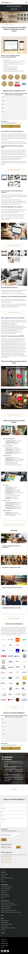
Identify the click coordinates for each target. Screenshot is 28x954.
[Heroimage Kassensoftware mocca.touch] (14, 476)
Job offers (3, 929)
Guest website (9, 449)
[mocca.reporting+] (11, 259)
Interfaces (8, 443)
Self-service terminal (10, 507)
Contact (3, 932)
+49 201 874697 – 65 (8, 859)
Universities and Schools (6, 906)
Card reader (8, 497)
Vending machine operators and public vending (11, 912)
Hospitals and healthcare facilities (11, 607)
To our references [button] (14, 707)
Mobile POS (8, 491)
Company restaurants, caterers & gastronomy (11, 546)
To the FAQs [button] (14, 789)
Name (3, 96)
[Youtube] (8, 950)
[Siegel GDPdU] (24, 77)
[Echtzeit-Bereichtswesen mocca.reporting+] (17, 184)
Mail (3, 104)
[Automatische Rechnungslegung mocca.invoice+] (24, 177)
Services (3, 897)
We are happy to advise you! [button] (14, 169)
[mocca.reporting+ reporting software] (17, 253)
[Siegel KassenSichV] (4, 77)
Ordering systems (7, 455)
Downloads (3, 881)
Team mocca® (4, 926)
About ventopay (4, 874)
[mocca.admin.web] (17, 177)
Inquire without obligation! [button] (14, 618)
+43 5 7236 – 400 (7, 857)
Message (4, 111)
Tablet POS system (10, 490)
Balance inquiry (9, 453)
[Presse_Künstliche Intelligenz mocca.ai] (4, 177)
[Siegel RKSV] (11, 77)
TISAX (2, 947)
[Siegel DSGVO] (11, 83)
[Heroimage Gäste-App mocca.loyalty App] (14, 430)
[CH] (9, 847)
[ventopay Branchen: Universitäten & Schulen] (14, 560)
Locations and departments (7, 924)
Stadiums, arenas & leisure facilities (12, 587)
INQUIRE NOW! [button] (14, 9)
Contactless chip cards (11, 508)
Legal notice (3, 939)
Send (11, 126)
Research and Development (7, 877)
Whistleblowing (4, 943)
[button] (14, 468)
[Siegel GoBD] (17, 77)
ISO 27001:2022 (4, 945)
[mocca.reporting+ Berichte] (24, 253)
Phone (3, 107)
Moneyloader (9, 505)
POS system (8, 488)
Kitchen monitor (9, 460)
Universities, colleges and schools (11, 567)
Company (4, 100)
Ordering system (9, 457)
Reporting (8, 512)
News (2, 915)
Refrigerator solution (10, 459)
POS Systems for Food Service (7, 903)
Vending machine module (11, 502)
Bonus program (9, 450)
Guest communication (8, 445)
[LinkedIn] (5, 950)
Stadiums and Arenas (5, 908)
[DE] (3, 847)
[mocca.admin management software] (17, 259)
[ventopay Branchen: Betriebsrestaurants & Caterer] (14, 538)
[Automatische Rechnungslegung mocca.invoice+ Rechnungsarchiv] (11, 184)
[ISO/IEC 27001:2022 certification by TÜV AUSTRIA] (17, 83)
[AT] (6, 847)
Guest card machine (10, 504)
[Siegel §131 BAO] (4, 83)
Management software (11, 440)
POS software (9, 487)
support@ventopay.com (6, 862)
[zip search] (13, 847)
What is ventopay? (5, 920)
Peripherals (8, 498)
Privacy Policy (19, 830)
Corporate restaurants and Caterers (8, 904)
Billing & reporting (7, 510)
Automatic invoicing (10, 514)
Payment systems (7, 500)
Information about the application (8, 927)
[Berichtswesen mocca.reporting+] (4, 253)
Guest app (8, 447)
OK (18, 847)
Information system (10, 452)
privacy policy (19, 123)
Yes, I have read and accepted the (12, 123)
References (3, 876)
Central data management (9, 438)
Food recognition (9, 492)
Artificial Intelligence (10, 442)
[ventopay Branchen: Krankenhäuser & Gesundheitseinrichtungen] (14, 600)
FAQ (2, 879)
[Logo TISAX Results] (24, 83)
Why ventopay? (4, 922)
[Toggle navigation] (25, 2)
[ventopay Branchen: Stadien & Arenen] (14, 580)
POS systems (6, 485)
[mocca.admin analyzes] (11, 253)
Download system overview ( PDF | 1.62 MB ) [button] (14, 524)
